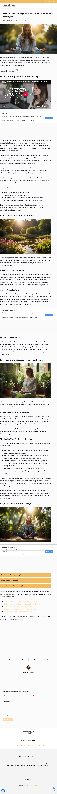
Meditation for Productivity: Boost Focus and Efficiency (21, 609)
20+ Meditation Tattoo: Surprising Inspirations (18, 612)
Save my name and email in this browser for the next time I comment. (17, 715)
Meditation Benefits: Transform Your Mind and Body (20, 601)
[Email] (49, 1)
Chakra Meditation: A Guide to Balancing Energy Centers (22, 604)
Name (5, 695)
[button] (25, 575)
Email (32, 695)
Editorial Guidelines (26, 740)
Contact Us (26, 739)
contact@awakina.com (31, 785)
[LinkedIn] (47, 659)
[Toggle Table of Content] (16, 70)
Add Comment (7, 701)
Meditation (23, 20)
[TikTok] (35, 746)
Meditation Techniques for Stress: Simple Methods (19, 606)
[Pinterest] (51, 1)
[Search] (53, 5)
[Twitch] (32, 746)
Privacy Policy (11, 739)
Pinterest (19, 619)
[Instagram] (53, 1)
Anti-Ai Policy (46, 739)
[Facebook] (45, 1)
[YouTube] (28, 746)
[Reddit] (43, 746)
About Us (32, 739)
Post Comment (8, 720)
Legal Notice (19, 739)
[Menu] (51, 5)
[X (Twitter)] (47, 1)
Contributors (38, 739)
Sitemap (34, 740)
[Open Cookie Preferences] (3, 792)
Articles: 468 (28, 675)
